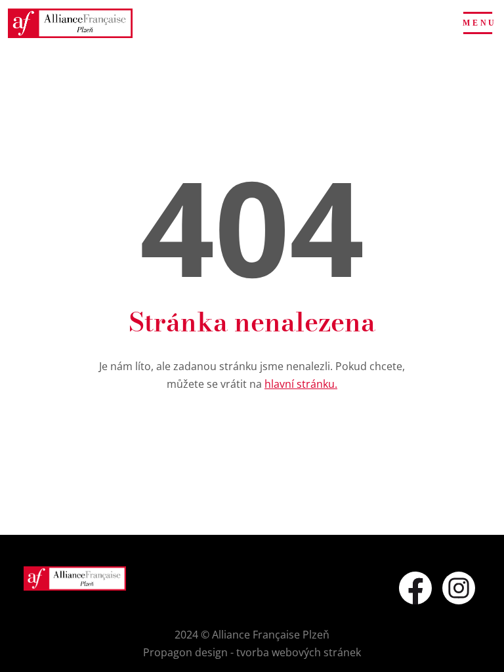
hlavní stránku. (300, 384)
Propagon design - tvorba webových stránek (252, 652)
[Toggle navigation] (477, 23)
